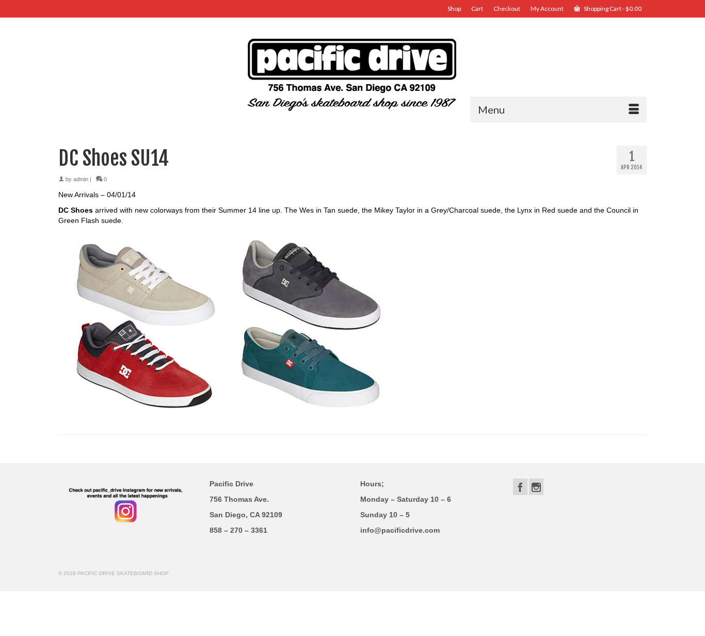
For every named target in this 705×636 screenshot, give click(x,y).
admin (80, 179)
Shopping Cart (612, 8)
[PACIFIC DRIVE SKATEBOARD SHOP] (352, 73)
